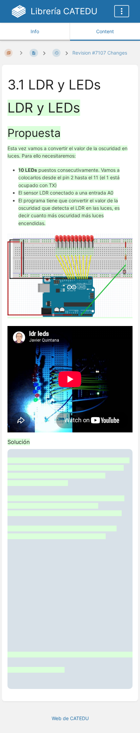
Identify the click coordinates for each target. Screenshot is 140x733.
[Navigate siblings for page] (21, 52)
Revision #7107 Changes (99, 53)
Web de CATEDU (70, 718)
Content (105, 31)
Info (35, 31)
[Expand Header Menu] (121, 11)
